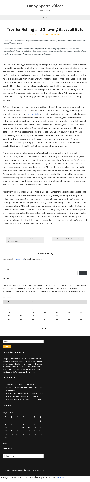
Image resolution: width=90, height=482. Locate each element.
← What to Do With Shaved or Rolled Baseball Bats (21, 240)
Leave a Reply (57, 35)
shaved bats (33, 114)
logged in (19, 259)
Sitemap (61, 477)
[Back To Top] (86, 470)
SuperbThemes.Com (40, 470)
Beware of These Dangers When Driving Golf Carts (24, 393)
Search (6, 269)
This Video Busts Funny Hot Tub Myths (20, 384)
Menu (45, 17)
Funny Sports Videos (45, 6)
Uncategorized (45, 35)
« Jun (44, 328)
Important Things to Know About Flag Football (23, 400)
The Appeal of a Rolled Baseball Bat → (68, 239)
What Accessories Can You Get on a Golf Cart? (23, 396)
